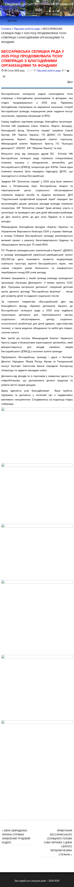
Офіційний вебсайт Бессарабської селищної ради (38, 6)
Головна (6, 28)
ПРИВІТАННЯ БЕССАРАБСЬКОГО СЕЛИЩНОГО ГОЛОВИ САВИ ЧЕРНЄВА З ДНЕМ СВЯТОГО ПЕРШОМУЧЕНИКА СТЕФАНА (58, 842)
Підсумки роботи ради (27, 28)
